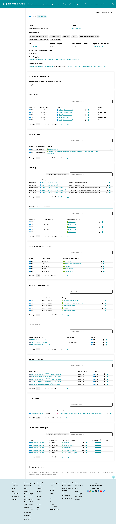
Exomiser (52, 488)
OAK (51, 499)
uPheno (39, 491)
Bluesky (77, 499)
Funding (14, 499)
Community (110, 4)
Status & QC (28, 496)
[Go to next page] (58, 124)
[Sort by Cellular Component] (78, 258)
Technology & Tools (87, 4)
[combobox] (40, 4)
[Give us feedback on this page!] (113, 477)
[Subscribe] (88, 491)
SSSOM (52, 496)
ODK (51, 501)
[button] (97, 442)
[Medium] (93, 491)
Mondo (39, 486)
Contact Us (15, 494)
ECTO (38, 510)
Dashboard (27, 515)
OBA (38, 499)
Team (13, 488)
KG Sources (28, 512)
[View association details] (88, 110)
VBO (38, 502)
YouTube (78, 496)
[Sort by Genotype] (37, 371)
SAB (13, 491)
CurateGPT (53, 507)
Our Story (15, 486)
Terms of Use (28, 504)
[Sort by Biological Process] (75, 298)
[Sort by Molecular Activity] (79, 219)
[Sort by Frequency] (100, 440)
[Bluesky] (104, 491)
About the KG (28, 510)
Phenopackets (54, 509)
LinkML (51, 493)
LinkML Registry (67, 498)
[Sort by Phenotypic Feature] (76, 440)
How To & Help (28, 499)
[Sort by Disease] (63, 411)
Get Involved (79, 486)
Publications (15, 496)
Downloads (27, 486)
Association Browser (28, 519)
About (57, 4)
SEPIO (39, 507)
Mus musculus (76, 29)
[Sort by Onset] (109, 440)
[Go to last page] (61, 124)
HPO (38, 494)
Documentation (29, 502)
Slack (77, 488)
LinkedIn (77, 494)
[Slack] (90, 491)
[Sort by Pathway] (53, 146)
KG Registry (66, 496)
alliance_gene (98, 47)
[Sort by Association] (49, 107)
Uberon (39, 488)
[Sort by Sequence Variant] (42, 337)
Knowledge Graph (66, 4)
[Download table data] (67, 124)
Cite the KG (28, 507)
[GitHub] (96, 491)
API (25, 488)
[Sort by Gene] (34, 107)
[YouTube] (101, 491)
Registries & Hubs (100, 4)
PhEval (52, 491)
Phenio (39, 496)
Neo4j (26, 491)
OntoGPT (52, 504)
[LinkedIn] (98, 491)
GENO (39, 504)
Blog (76, 491)
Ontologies (76, 4)
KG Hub (64, 493)
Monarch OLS (66, 486)
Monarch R (27, 494)
